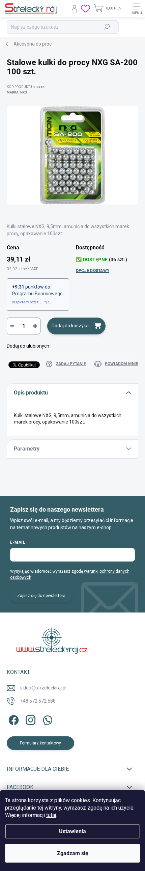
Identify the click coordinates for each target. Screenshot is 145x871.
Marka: (17, 92)
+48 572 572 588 (38, 701)
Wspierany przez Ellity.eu (32, 302)
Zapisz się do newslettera (41, 595)
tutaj (51, 815)
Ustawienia (72, 831)
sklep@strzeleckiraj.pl (43, 687)
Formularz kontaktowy (40, 743)
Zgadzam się (72, 853)
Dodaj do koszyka (70, 325)
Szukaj (106, 27)
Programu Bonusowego (37, 293)
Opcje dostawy (92, 270)
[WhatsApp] (46, 719)
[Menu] (136, 8)
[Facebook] (13, 719)
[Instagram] (29, 719)
